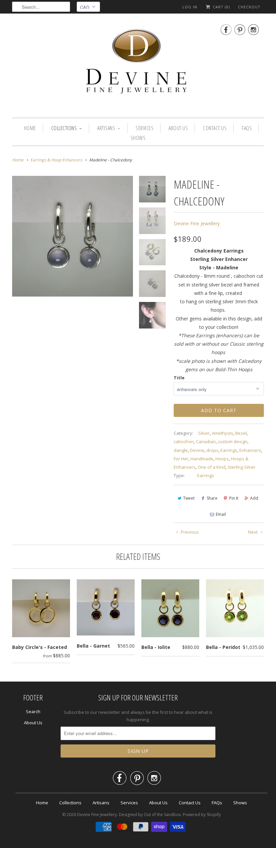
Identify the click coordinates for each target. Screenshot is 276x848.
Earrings (228, 450)
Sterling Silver (241, 467)
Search (33, 711)
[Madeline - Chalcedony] (72, 236)
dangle (181, 450)
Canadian (206, 441)
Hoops (222, 459)
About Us (178, 128)
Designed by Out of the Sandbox (150, 814)
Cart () (220, 6)
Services (144, 128)
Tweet (189, 498)
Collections (64, 128)
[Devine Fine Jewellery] (138, 67)
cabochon (184, 441)
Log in (189, 6)
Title (179, 378)
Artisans (106, 128)
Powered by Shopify (202, 814)
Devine (197, 450)
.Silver (203, 433)
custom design (232, 441)
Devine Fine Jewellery (197, 223)
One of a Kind (212, 467)
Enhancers (250, 450)
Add (254, 498)
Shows (138, 138)
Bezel (241, 433)
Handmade (202, 459)
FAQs (247, 128)
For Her (181, 459)
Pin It (233, 498)
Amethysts (222, 433)
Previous (189, 532)
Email (221, 514)
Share (212, 498)
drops (212, 450)
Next (253, 532)
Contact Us (215, 128)
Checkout (249, 6)
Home (30, 128)
